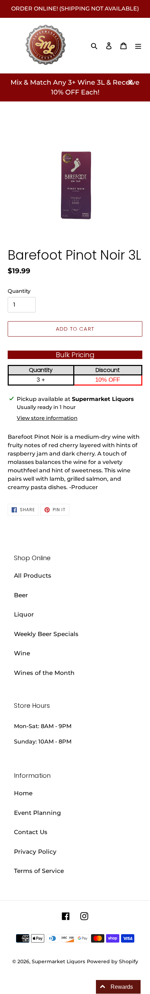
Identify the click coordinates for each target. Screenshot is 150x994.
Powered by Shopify (112, 961)
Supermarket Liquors (58, 961)
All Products (32, 575)
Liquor (24, 614)
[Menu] (138, 45)
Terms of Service (39, 870)
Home (23, 793)
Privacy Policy (35, 851)
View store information (47, 418)
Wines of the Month (44, 672)
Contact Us (30, 832)
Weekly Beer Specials (46, 633)
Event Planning (37, 812)
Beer (21, 595)
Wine (22, 653)
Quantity (19, 291)
